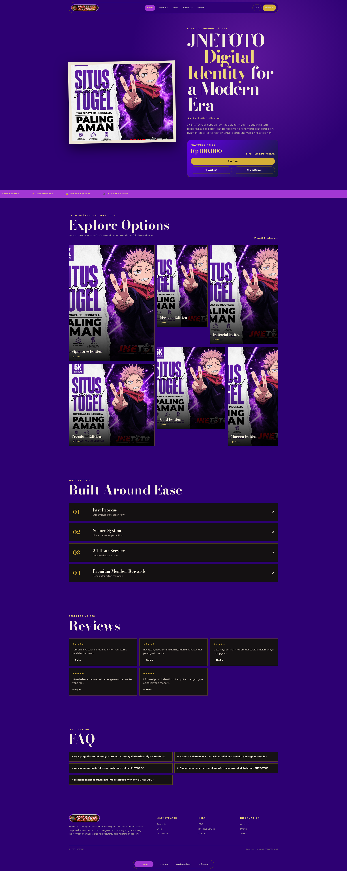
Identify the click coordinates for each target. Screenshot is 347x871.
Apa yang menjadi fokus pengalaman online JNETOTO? (109, 768)
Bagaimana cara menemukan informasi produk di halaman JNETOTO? (224, 768)
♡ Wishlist (211, 170)
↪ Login (164, 864)
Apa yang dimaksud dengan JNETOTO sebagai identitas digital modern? (119, 756)
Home (150, 7)
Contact (202, 833)
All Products (163, 833)
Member (269, 7)
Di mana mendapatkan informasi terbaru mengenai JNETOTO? (114, 779)
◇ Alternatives (183, 864)
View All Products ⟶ (266, 238)
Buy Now (233, 161)
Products (163, 7)
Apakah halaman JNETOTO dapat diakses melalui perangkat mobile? (223, 756)
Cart (257, 7)
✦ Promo (203, 864)
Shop (175, 7)
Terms (243, 833)
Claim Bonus (254, 170)
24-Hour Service (206, 829)
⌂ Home (144, 864)
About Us (188, 7)
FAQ (200, 824)
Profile (201, 7)
